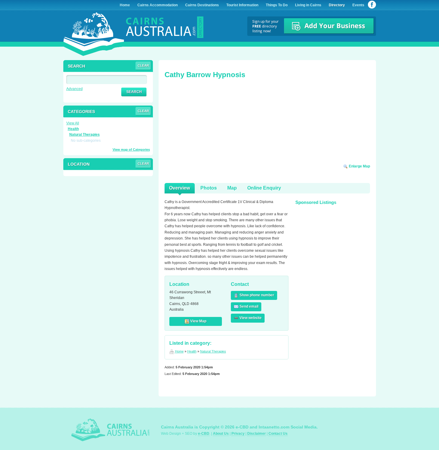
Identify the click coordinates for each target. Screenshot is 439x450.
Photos (208, 187)
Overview (179, 187)
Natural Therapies (213, 351)
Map (232, 187)
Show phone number (256, 295)
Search (134, 92)
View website (250, 318)
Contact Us (278, 433)
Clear (143, 65)
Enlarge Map (359, 166)
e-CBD (203, 433)
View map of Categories (131, 149)
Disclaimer (256, 433)
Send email (248, 306)
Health (192, 351)
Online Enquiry (264, 187)
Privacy (238, 433)
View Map (197, 321)
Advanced (74, 89)
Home (179, 351)
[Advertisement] (209, 123)
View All (72, 123)
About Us (221, 433)
